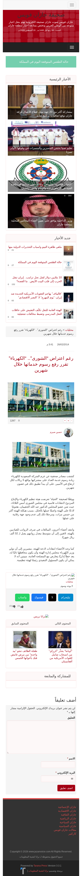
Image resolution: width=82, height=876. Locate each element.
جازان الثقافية (68, 814)
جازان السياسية (67, 826)
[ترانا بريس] (23, 871)
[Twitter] (14, 4)
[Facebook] (20, 4)
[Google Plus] (26, 4)
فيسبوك (39, 597)
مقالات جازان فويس (65, 829)
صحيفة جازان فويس (41, 14)
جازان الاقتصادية (67, 810)
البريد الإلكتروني (65, 772)
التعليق (71, 717)
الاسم (71, 758)
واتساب (22, 597)
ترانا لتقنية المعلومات (38, 871)
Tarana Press (40, 865)
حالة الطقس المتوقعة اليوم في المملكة (43, 61)
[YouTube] (32, 4)
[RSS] (8, 4)
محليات (69, 329)
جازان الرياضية (68, 818)
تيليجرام (65, 597)
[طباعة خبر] (60, 420)
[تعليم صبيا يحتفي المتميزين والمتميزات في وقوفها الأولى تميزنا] (41, 138)
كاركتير (72, 833)
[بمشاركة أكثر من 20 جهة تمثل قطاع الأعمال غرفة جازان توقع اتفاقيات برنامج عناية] (41, 102)
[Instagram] (38, 4)
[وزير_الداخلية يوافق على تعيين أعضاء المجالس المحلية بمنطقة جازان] (41, 210)
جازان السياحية (68, 822)
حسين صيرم (56, 432)
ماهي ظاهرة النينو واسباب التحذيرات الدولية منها (35, 246)
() (10, 606)
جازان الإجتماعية (67, 806)
